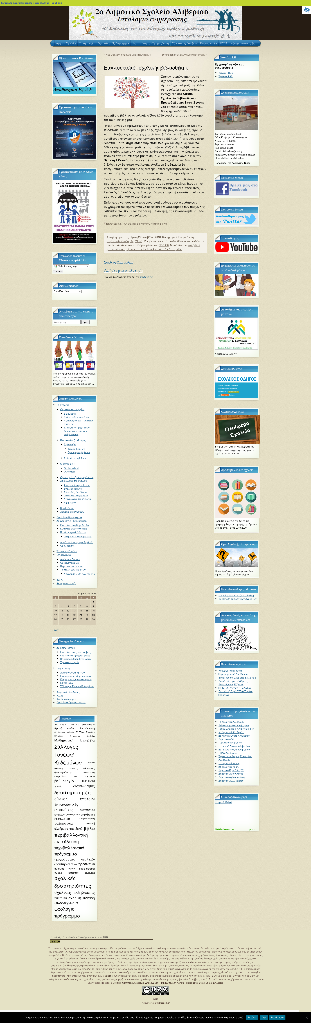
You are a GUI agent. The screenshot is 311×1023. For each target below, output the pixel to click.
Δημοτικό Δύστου (227, 739)
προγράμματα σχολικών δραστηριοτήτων (74, 861)
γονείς (58, 786)
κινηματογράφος (87, 818)
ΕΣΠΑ (60, 579)
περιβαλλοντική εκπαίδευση (71, 837)
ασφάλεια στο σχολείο (74, 776)
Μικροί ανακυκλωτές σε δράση (236, 595)
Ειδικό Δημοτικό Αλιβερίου (233, 725)
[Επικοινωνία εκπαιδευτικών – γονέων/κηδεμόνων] (236, 295)
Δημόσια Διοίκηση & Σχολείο (76, 542)
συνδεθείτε (146, 276)
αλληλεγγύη (89, 772)
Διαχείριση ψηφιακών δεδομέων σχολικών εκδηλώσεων (76, 431)
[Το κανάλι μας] (236, 251)
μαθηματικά (63, 823)
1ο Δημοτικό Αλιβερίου (231, 721)
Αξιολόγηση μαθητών (64, 732)
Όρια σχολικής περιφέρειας (77, 477)
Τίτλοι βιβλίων (76, 449)
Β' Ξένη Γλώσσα (85, 732)
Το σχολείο (63, 405)
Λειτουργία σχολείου (82, 735)
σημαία (71, 868)
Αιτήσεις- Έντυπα (70, 559)
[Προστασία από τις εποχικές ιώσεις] (74, 241)
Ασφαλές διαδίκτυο (75, 492)
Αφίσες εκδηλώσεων (72, 511)
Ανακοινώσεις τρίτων (72, 672)
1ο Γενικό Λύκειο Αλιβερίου (234, 746)
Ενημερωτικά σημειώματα (75, 676)
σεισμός (59, 868)
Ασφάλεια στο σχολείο (73, 480)
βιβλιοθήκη (143, 223)
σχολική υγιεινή (81, 897)
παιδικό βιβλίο (159, 223)
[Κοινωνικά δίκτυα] (236, 195)
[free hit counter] (55, 942)
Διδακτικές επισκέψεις (77, 417)
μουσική (90, 823)
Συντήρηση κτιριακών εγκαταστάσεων (183, 54)
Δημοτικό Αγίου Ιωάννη (231, 777)
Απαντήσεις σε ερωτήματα (79, 574)
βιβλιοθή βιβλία (127, 223)
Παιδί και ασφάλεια (76, 495)
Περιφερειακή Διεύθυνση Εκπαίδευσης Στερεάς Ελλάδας (237, 675)
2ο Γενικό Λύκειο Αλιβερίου (234, 749)
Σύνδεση (56, 2)
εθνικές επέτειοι (74, 798)
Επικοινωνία (64, 554)
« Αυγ (55, 629)
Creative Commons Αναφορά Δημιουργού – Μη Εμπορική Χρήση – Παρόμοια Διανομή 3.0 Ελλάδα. (168, 982)
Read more (277, 1017)
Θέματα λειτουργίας (72, 409)
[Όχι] (306, 1017)
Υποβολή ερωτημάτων (72, 569)
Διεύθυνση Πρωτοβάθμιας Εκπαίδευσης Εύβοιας (233, 682)
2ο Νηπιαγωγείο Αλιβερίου (234, 735)
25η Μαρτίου (61, 724)
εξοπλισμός (62, 818)
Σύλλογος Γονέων (67, 551)
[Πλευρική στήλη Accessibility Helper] (306, 10)
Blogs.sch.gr (164, 1002)
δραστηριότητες (72, 792)
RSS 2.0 (164, 245)
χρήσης (109, 975)
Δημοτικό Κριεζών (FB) (231, 770)
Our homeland (71, 468)
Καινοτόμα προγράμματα (75, 655)
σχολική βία (60, 897)
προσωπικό (86, 863)
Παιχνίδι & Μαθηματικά (77, 536)
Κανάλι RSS (225, 72)
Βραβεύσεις (67, 508)
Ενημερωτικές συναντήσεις (76, 679)
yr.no (251, 829)
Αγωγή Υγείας (64, 728)
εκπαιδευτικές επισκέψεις (66, 806)
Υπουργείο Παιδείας (230, 670)
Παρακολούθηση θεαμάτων (75, 659)
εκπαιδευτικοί (73, 814)
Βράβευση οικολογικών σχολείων (237, 598)
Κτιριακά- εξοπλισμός (73, 440)
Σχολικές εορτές (69, 662)
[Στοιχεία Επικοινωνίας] (236, 129)
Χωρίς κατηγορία (66, 699)
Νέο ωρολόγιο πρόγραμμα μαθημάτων (128, 54)
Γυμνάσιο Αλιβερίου (230, 742)
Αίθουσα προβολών (75, 458)
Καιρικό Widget (223, 802)
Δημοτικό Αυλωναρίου (231, 780)
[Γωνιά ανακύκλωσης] (74, 368)
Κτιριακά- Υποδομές (120, 241)
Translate (58, 271)
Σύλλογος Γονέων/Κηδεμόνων (77, 686)
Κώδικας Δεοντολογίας (73, 528)
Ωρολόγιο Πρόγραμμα (69, 517)
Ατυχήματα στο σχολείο (77, 499)
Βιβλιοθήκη (70, 444)
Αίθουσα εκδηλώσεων (83, 724)
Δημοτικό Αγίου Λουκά (231, 773)
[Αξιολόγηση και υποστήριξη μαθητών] (236, 349)
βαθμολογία (64, 780)
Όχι (264, 1017)
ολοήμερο (61, 828)
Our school (69, 471)
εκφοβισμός (88, 814)
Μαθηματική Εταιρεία (74, 740)
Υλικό (138, 241)
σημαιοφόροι (87, 868)
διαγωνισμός (84, 785)
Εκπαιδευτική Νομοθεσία (74, 525)
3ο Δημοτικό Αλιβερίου (231, 732)
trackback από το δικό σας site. (162, 249)
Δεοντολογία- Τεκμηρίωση (72, 520)
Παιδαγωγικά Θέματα (73, 532)
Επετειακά (66, 682)
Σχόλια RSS (225, 76)
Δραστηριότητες (66, 647)
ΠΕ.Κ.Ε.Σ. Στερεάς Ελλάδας (234, 687)
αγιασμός (73, 768)
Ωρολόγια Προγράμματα (71, 702)
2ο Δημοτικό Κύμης (229, 766)
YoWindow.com (224, 829)
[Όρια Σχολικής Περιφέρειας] (236, 566)
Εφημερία (70, 413)
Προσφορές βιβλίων (79, 452)
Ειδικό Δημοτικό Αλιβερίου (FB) (236, 728)
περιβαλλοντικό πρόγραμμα (69, 851)
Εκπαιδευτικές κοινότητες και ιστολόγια (25, 2)
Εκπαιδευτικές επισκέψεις (75, 652)
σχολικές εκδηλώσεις (74, 892)
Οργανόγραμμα (69, 562)
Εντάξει (252, 1017)
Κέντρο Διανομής (66, 583)
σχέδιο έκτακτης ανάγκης (74, 872)
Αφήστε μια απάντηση (123, 270)
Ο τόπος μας (67, 463)
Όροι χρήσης (67, 545)
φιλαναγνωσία (66, 902)
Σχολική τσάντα (73, 488)
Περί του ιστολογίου (71, 566)
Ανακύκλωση (87, 728)
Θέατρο (58, 735)
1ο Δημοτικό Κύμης (229, 763)
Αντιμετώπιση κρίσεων (77, 485)
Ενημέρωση (186, 237)
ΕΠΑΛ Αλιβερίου (227, 753)
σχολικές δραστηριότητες (72, 881)
